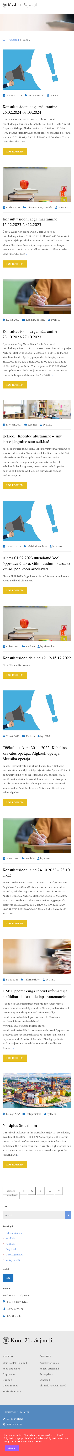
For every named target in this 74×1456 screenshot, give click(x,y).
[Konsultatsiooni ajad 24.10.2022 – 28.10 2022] (37, 835)
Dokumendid (10, 1385)
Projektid (11, 1249)
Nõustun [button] (12, 1448)
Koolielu (47, 207)
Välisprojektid (34, 1114)
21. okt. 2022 (12, 858)
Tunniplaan (46, 1374)
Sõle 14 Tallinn (15, 1418)
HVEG (56, 95)
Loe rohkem (14, 151)
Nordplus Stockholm (20, 1125)
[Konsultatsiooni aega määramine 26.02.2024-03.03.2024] (37, 69)
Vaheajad (45, 1379)
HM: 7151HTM (14, 1424)
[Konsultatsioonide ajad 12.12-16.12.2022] (37, 623)
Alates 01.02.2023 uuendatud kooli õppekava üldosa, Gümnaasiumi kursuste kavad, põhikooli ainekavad (36, 563)
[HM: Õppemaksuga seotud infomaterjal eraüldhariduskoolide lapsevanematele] (37, 956)
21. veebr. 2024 (14, 95)
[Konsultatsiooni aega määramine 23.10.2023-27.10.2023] (37, 296)
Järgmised (11, 1195)
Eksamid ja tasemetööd (53, 1385)
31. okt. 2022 (12, 736)
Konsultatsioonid (49, 1368)
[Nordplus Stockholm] (37, 1090)
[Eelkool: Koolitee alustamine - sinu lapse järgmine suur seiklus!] (37, 409)
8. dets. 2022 (12, 646)
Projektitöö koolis (49, 1362)
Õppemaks (9, 1374)
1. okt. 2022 (12, 979)
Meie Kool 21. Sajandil (15, 1362)
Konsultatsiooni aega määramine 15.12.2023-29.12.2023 (30, 221)
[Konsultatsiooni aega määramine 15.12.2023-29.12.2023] (37, 184)
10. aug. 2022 (13, 1114)
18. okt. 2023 (12, 319)
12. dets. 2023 (13, 207)
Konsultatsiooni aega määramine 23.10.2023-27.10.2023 (30, 334)
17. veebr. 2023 (14, 424)
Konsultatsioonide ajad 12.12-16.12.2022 (37, 658)
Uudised (7, 1379)
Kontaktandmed (12, 1391)
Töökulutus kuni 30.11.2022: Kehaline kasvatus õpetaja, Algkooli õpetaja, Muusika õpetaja (35, 753)
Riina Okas (49, 646)
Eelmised (10, 1191)
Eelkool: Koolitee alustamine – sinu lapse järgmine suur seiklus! (32, 438)
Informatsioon (34, 207)
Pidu (8, 1277)
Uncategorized (36, 95)
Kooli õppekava (11, 1368)
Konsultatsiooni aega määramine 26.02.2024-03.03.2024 (30, 109)
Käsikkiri (30, 319)
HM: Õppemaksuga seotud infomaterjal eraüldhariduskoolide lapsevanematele (35, 993)
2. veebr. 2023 (13, 546)
